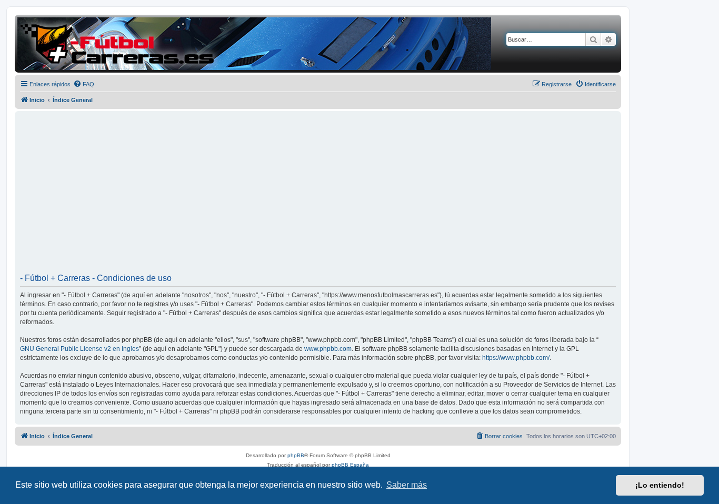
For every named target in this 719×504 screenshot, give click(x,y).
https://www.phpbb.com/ (516, 357)
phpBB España (350, 465)
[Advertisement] (318, 195)
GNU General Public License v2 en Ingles (79, 348)
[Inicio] (254, 43)
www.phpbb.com (328, 348)
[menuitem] (83, 84)
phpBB (295, 455)
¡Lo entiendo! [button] (659, 485)
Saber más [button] (406, 484)
